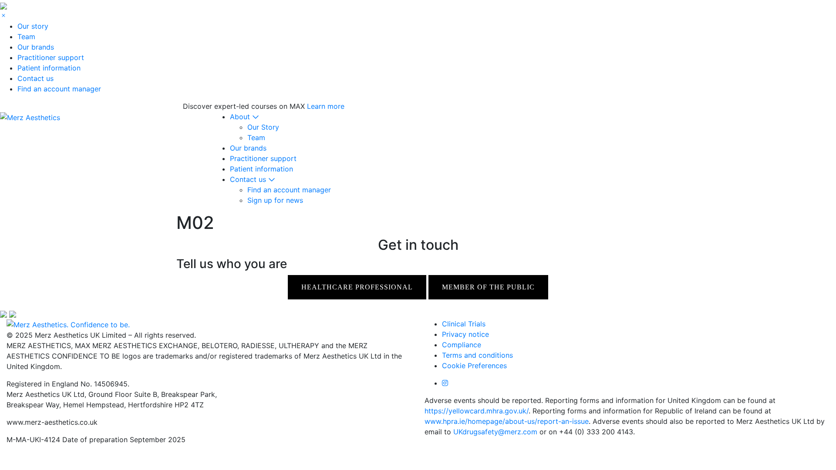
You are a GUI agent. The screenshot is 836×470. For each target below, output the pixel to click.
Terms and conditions (477, 355)
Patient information (49, 68)
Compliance (461, 344)
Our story (32, 26)
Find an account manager (59, 88)
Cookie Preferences (474, 365)
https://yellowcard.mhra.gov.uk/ (477, 410)
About (241, 116)
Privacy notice (465, 334)
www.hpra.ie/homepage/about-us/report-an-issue (507, 421)
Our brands (35, 47)
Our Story (263, 127)
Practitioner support (50, 57)
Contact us (35, 78)
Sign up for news (275, 200)
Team (26, 36)
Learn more (325, 106)
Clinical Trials (463, 323)
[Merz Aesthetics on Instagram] (445, 383)
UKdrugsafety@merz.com (495, 431)
